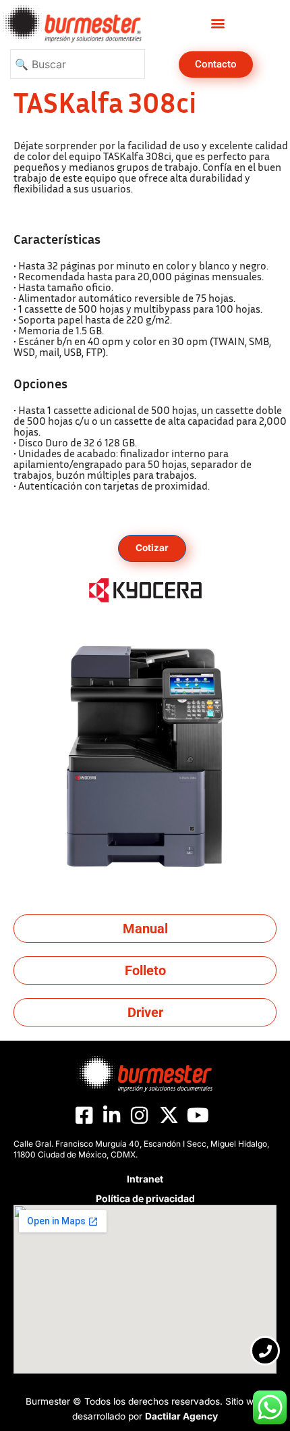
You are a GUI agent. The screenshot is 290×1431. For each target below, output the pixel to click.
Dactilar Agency (181, 1416)
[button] (217, 23)
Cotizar (152, 547)
